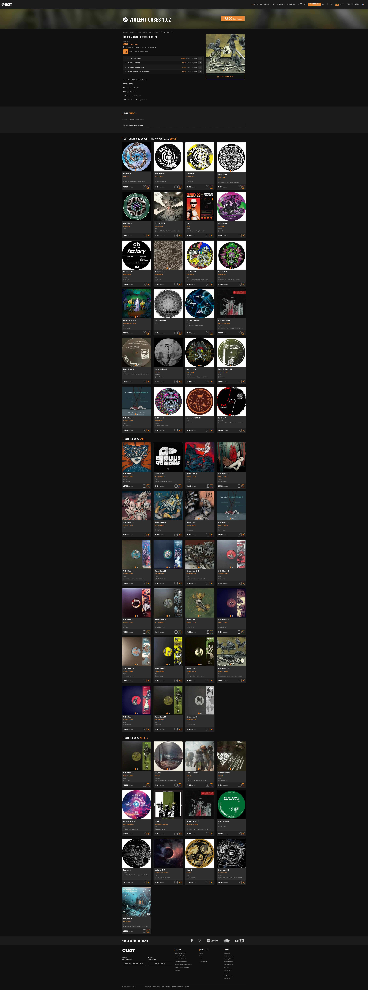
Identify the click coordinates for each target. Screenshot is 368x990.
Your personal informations (152, 986)
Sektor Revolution (161, 824)
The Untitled (203, 578)
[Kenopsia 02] (136, 853)
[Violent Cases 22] (136, 554)
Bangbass (132, 181)
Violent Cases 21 (160, 571)
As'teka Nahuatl (160, 481)
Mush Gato (164, 780)
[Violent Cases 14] (231, 603)
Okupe (189, 873)
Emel (189, 481)
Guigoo (158, 425)
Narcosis (126, 176)
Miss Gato (225, 780)
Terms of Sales (166, 986)
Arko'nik (127, 181)
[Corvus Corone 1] (168, 457)
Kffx (147, 875)
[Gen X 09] (199, 206)
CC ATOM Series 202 (129, 821)
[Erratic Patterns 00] (231, 303)
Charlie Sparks (191, 231)
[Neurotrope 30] (168, 255)
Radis (228, 279)
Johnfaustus (143, 926)
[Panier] (331, 4)
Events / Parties (354, 4)
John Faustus (159, 377)
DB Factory (127, 274)
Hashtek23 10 (127, 223)
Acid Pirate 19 (191, 272)
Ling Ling (162, 877)
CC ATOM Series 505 (193, 320)
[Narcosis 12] (136, 156)
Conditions (227, 953)
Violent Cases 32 (192, 474)
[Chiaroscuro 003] (231, 853)
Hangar (157, 372)
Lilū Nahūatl (169, 481)
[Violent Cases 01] (199, 700)
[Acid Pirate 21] (199, 352)
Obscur (189, 775)
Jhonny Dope (138, 374)
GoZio (202, 279)
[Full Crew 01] (231, 401)
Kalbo (226, 423)
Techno (188, 228)
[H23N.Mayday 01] (168, 206)
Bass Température (161, 181)
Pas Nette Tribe (172, 780)
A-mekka (221, 423)
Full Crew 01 (222, 418)
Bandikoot (222, 877)
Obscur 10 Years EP (193, 773)
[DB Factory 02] (136, 255)
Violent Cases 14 (223, 620)
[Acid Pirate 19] (199, 255)
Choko (193, 279)
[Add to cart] (148, 187)
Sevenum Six (222, 627)
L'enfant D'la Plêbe (193, 325)
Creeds (221, 231)
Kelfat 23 (158, 530)
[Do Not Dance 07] (231, 804)
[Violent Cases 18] (231, 554)
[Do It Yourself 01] (168, 303)
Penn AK (145, 374)
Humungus (137, 875)
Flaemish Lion (136, 926)
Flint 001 (158, 821)
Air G (189, 279)
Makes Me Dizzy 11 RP (225, 369)
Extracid (197, 279)
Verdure (200, 325)
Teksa (162, 425)
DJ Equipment (291, 4)
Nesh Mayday (170, 231)
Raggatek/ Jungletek (181, 961)
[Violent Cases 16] (168, 603)
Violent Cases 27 (160, 522)
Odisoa (137, 47)
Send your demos (229, 976)
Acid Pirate (190, 274)
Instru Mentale (234, 182)
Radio (340, 4)
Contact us (227, 978)
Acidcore (189, 277)
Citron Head (131, 374)
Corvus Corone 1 (160, 474)
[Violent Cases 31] (231, 457)
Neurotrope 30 (159, 272)
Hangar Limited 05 (161, 369)
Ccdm (227, 328)
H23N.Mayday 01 (160, 223)
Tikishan (233, 279)
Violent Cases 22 (128, 571)
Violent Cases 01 (192, 717)
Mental (157, 323)
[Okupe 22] (199, 853)
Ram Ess (190, 578)
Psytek (125, 326)
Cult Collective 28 (224, 773)
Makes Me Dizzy (223, 372)
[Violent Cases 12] (168, 651)
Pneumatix (127, 481)
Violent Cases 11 (192, 668)
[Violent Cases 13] (136, 651)
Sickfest (127, 627)
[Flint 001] (168, 804)
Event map (227, 973)
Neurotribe (177, 231)
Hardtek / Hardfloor (180, 956)
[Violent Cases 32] (199, 457)
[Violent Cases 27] (168, 505)
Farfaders (127, 328)
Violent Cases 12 (160, 668)
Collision (158, 279)
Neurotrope (159, 274)
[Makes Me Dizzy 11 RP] (231, 352)
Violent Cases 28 (128, 522)
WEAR (281, 4)
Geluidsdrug (159, 676)
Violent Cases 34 (128, 474)
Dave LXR (158, 829)
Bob (126, 374)
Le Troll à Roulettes (234, 423)
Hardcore (125, 673)
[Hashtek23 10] (136, 206)
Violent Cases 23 (128, 418)
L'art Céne (135, 829)
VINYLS (266, 4)
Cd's (200, 956)
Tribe (156, 179)
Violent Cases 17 (128, 620)
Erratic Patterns (224, 323)
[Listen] (200, 58)
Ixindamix (190, 423)
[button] (270, 4)
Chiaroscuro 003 (223, 870)
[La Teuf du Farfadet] (136, 303)
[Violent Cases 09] (136, 700)
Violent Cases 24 (192, 522)
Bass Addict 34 (160, 174)
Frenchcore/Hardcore (181, 959)
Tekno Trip (221, 177)
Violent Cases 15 (192, 620)
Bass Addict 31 (191, 174)
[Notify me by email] (125, 51)
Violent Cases (128, 421)
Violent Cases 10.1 (224, 668)
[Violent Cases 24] (199, 505)
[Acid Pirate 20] (231, 255)
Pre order (177, 970)
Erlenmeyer (234, 676)
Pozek (224, 826)
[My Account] (327, 4)
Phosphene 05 (128, 919)
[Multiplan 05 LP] (168, 853)
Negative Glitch (160, 627)
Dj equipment (203, 961)
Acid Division (222, 676)
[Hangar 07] (168, 756)
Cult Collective (128, 824)
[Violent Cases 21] (168, 554)
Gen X (188, 226)
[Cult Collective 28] (231, 756)
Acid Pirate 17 (159, 418)
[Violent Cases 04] (168, 700)
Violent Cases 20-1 (193, 571)
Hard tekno (126, 41)
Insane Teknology (161, 231)
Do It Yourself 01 (160, 320)
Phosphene (127, 921)
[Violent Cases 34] (136, 457)
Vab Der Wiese (151, 47)
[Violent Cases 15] (199, 603)
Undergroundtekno (129, 323)
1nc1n (158, 578)
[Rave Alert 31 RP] (231, 206)
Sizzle (206, 279)
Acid (124, 179)
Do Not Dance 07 (223, 821)
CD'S (273, 4)
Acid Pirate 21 (191, 369)
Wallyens (193, 877)
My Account (160, 963)
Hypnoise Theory (140, 181)
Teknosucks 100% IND (194, 418)
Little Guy (221, 377)
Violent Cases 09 (128, 717)
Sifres (204, 780)
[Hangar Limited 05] (168, 352)
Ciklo (220, 481)
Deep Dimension (200, 231)
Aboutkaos (190, 780)
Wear (200, 959)
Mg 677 (158, 780)
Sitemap (187, 986)
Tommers (143, 47)
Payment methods (229, 961)
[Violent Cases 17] (136, 603)
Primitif (240, 877)
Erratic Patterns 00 (224, 320)
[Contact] (323, 4)
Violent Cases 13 (128, 668)
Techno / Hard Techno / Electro (140, 37)
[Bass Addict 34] (168, 156)
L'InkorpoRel (222, 279)
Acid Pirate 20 (223, 272)
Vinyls (201, 953)
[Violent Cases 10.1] (231, 651)
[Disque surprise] (301, 4)
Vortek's (238, 279)
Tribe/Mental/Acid (180, 953)
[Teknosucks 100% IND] (199, 401)
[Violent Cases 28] (136, 505)
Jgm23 (143, 875)
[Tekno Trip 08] (231, 157)
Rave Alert (222, 226)
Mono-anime (128, 425)
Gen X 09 (189, 223)
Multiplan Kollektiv (161, 873)
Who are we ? (227, 970)
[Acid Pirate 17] (168, 401)
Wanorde (240, 676)
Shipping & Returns (229, 959)
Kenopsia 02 (127, 870)
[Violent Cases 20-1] (199, 554)
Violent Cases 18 (223, 571)
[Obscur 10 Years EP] (199, 756)
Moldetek (190, 181)
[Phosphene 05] (136, 902)
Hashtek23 (126, 226)
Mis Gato (167, 877)
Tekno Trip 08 (222, 174)
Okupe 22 (190, 870)
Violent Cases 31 (223, 474)
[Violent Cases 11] (199, 651)
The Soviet (196, 578)
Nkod (241, 423)
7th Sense (222, 328)
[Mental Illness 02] (136, 352)
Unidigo (203, 676)
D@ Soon (127, 279)
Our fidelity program (229, 964)
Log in (141, 125)
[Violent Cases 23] (136, 401)
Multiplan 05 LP (160, 870)
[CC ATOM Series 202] (136, 804)
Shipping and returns (177, 986)
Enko (131, 47)
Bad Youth (127, 875)
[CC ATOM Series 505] (199, 303)
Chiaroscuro (222, 873)
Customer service (229, 956)
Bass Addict (159, 176)
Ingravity (235, 877)
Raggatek (157, 374)
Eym (240, 328)
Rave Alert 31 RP (223, 223)
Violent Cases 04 (160, 717)
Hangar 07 (158, 773)
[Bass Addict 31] (199, 156)
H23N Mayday (159, 226)
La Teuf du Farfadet (129, 320)
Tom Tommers (140, 578)
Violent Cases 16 (160, 620)
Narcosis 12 (127, 174)
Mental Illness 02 (128, 369)
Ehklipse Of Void (192, 676)
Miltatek (204, 377)
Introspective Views (130, 578)
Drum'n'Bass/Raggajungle (182, 967)
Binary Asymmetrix (224, 182)
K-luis (198, 676)
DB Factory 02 (128, 272)
